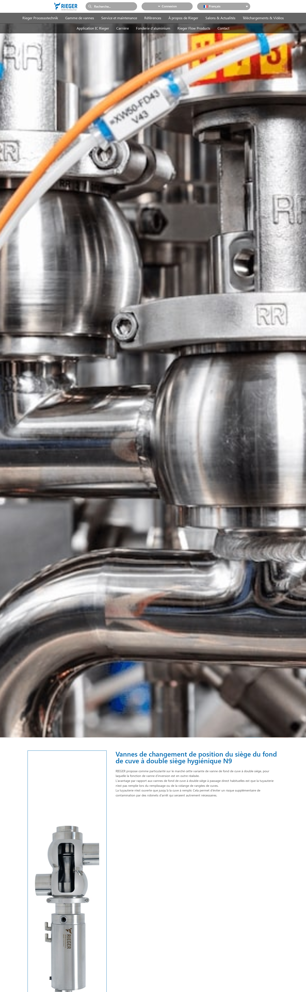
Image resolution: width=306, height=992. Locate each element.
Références (152, 17)
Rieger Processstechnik (40, 17)
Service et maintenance (119, 17)
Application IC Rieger (93, 28)
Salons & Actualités (220, 17)
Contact (223, 28)
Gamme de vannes (79, 17)
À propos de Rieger (183, 17)
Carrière (122, 28)
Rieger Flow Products (193, 28)
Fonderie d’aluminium (153, 28)
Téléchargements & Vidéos (263, 17)
